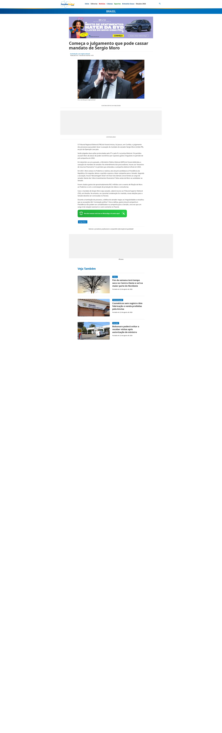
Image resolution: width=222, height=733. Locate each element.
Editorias (94, 4)
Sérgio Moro (82, 222)
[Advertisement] (111, 123)
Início (87, 4)
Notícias (102, 4)
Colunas (110, 4)
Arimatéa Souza (128, 4)
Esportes (117, 4)
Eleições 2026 (141, 4)
